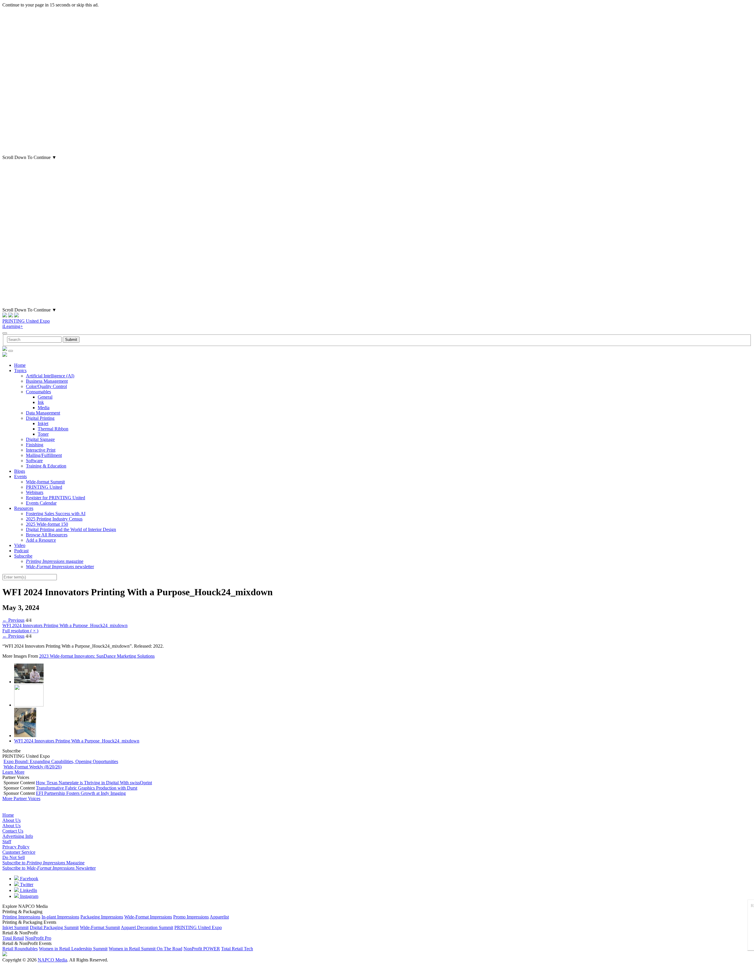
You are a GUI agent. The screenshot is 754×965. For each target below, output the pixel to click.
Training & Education (46, 465)
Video (19, 545)
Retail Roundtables (20, 948)
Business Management (47, 381)
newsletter (60, 566)
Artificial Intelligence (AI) (50, 375)
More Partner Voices (21, 798)
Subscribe (23, 555)
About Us (11, 820)
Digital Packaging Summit (54, 927)
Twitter (26, 884)
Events (20, 476)
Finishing (34, 444)
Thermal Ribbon (53, 428)
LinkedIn (28, 890)
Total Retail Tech (237, 948)
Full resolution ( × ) (20, 630)
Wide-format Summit (45, 481)
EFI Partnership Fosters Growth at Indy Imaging (81, 793)
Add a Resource (41, 540)
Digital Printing (40, 418)
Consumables (38, 391)
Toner (43, 434)
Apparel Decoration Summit (147, 927)
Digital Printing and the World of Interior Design (71, 529)
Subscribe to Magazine (43, 862)
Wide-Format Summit (100, 927)
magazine (54, 561)
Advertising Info (17, 836)
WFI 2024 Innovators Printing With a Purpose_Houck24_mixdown (65, 625)
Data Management (43, 412)
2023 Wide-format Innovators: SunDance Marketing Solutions (97, 656)
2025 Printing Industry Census (54, 518)
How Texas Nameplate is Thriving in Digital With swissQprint (94, 782)
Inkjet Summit (15, 927)
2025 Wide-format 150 (47, 524)
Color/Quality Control (46, 386)
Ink (41, 402)
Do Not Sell (13, 857)
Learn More (13, 772)
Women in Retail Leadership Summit (73, 948)
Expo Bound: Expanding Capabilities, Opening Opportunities (61, 761)
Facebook (28, 878)
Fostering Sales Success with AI (55, 513)
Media (43, 407)
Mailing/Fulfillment (44, 455)
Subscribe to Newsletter (49, 868)
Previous (13, 620)
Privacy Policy (15, 846)
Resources (23, 508)
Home (20, 365)
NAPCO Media (52, 959)
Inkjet (43, 423)
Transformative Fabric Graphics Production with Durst (86, 787)
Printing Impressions (21, 916)
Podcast (21, 550)
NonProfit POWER (201, 948)
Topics (20, 370)
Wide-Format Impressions (148, 916)
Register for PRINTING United (55, 497)
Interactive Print (40, 449)
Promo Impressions (191, 916)
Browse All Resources (46, 534)
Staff (6, 841)
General (45, 396)
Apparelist (219, 916)
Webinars (34, 492)
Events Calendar (41, 502)
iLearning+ (12, 326)
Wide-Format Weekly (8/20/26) (33, 766)
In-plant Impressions (60, 916)
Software (34, 460)
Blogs (19, 471)
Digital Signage (40, 439)
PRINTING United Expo (26, 321)
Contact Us (12, 830)
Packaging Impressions (101, 916)
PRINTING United (44, 487)
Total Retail (13, 938)
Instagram (28, 896)
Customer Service (18, 852)
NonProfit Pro (38, 938)
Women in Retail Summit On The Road (145, 948)
